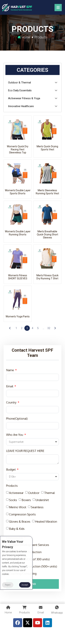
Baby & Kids (17, 529)
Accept (24, 585)
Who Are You (15, 434)
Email (10, 386)
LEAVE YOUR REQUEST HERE (25, 451)
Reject (7, 585)
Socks (13, 500)
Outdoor (33, 493)
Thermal (49, 493)
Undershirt (42, 500)
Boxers (26, 500)
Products (12, 485)
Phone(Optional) (17, 418)
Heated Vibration (46, 521)
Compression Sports (22, 514)
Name (10, 370)
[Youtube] (37, 622)
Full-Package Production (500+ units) (33, 566)
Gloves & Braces (19, 521)
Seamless (37, 507)
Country (11, 402)
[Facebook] (17, 622)
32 (48, 328)
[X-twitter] (27, 622)
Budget (11, 469)
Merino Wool (17, 507)
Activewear (16, 493)
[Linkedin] (47, 622)
